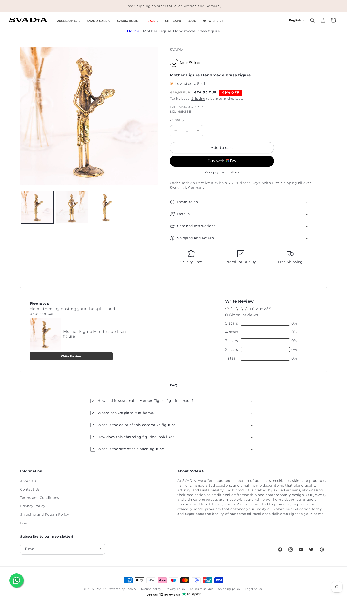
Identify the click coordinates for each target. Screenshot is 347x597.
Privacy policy (176, 589)
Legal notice (254, 589)
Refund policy (151, 589)
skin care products (308, 480)
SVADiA (101, 589)
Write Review (71, 356)
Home (133, 31)
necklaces (281, 480)
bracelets (263, 480)
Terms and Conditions (39, 498)
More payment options (221, 172)
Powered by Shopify (122, 589)
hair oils (184, 485)
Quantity (177, 120)
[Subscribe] (99, 549)
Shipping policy (229, 589)
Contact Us (30, 489)
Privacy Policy (32, 506)
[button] (312, 20)
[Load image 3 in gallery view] (106, 207)
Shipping (198, 98)
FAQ (24, 523)
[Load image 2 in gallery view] (72, 207)
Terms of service (201, 589)
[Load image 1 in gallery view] (37, 207)
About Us (28, 481)
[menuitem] (69, 20)
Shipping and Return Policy (44, 514)
